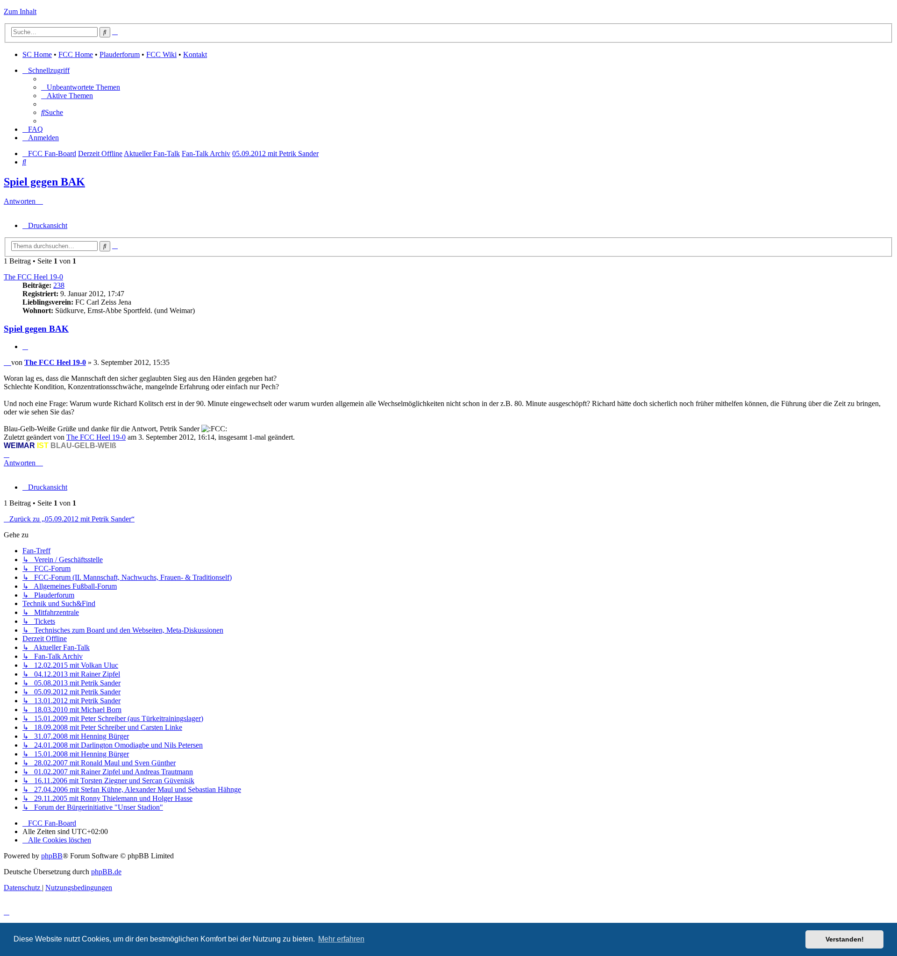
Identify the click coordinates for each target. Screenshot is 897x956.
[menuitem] (80, 87)
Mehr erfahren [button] (341, 939)
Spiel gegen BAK (44, 182)
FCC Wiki (161, 54)
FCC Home (75, 54)
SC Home (37, 54)
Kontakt (195, 54)
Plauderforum (120, 54)
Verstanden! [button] (845, 939)
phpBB (52, 856)
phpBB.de (106, 872)
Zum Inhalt (20, 11)
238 (58, 285)
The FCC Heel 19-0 (33, 277)
